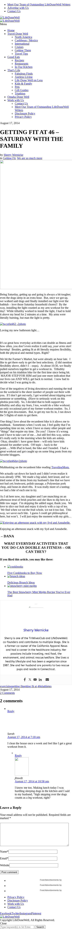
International (22, 43)
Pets (17, 86)
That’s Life (13, 70)
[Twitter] (30, 680)
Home (11, 30)
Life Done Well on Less (29, 80)
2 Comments (7, 692)
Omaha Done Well (18, 96)
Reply (10, 711)
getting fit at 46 (31, 686)
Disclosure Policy (25, 113)
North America (23, 37)
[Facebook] (24, 680)
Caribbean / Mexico (26, 40)
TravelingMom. (60, 467)
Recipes (19, 60)
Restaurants (21, 63)
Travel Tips (21, 53)
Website (4, 865)
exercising (6, 686)
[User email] (47, 680)
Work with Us (15, 100)
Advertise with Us (18, 7)
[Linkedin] (40, 680)
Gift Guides (21, 90)
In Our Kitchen (23, 67)
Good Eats (13, 57)
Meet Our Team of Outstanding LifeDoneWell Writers (38, 4)
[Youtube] (35, 680)
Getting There (23, 50)
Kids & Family (23, 83)
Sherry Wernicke (13, 154)
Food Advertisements (49, 880)
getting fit (17, 686)
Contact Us (13, 11)
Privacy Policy (23, 116)
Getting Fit (9, 158)
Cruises (19, 47)
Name (4, 851)
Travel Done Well (17, 33)
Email (4, 858)
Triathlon (20, 93)
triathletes (46, 686)
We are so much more (29, 158)
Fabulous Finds (24, 73)
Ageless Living (23, 76)
